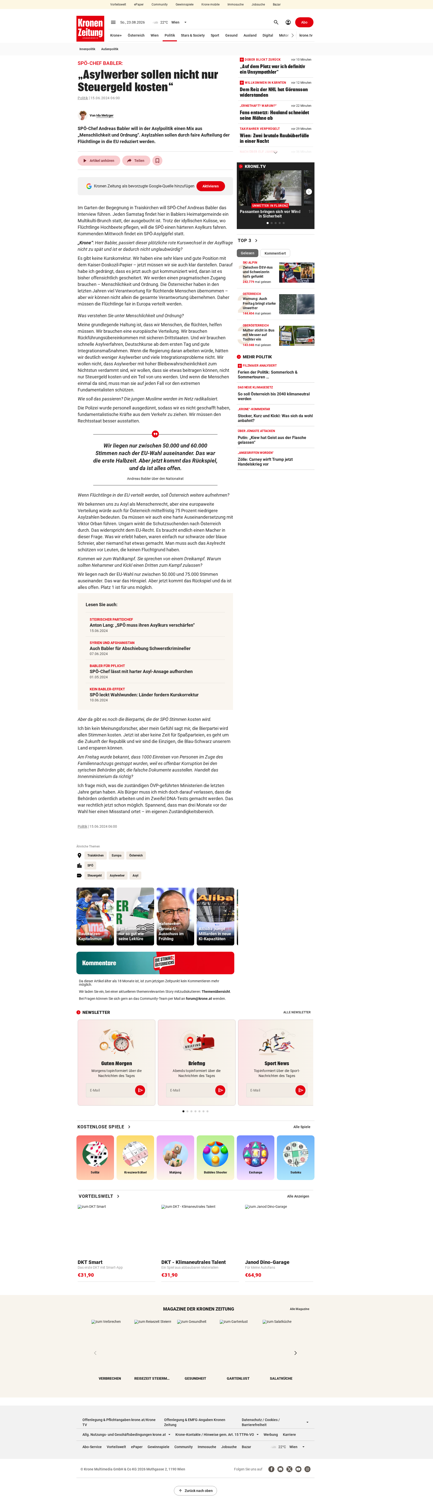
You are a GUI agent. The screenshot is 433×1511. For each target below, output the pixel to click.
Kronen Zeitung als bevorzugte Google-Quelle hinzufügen (156, 186)
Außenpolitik (109, 49)
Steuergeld (94, 875)
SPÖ (90, 865)
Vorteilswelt (118, 4)
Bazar (277, 4)
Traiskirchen (95, 855)
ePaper (139, 4)
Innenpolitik (87, 49)
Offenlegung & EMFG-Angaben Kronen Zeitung (194, 1422)
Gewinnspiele (184, 4)
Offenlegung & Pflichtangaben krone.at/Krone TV (119, 1422)
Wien (155, 35)
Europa (116, 855)
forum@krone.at (199, 999)
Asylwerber (117, 875)
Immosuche (236, 4)
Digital (268, 35)
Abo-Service (92, 1447)
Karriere (289, 1435)
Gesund (231, 35)
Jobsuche (258, 4)
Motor (284, 35)
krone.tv (305, 35)
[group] (95, 916)
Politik (170, 35)
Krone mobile (210, 4)
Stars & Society (193, 35)
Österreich (136, 35)
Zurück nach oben (195, 1490)
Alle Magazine (299, 1309)
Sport (215, 35)
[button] (293, 35)
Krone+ (116, 35)
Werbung (271, 1435)
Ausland (250, 35)
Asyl (135, 875)
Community (160, 4)
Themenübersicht (216, 992)
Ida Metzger (105, 115)
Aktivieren (210, 186)
